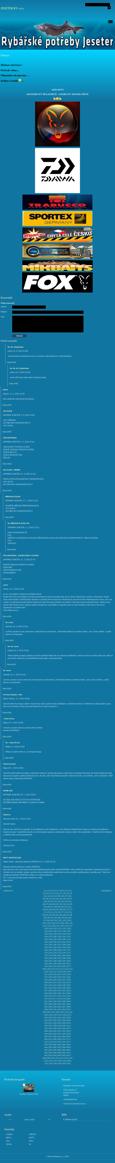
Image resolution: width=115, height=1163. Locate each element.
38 (45, 901)
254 (59, 988)
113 (53, 926)
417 (55, 1061)
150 (54, 942)
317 (68, 1015)
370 (63, 1039)
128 (63, 931)
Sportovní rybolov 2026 (28, 1094)
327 (59, 1020)
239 (45, 982)
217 (55, 972)
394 (63, 1050)
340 (63, 1026)
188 (63, 958)
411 (57, 1058)
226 (68, 974)
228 (50, 977)
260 (59, 991)
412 (61, 1058)
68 (61, 910)
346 (63, 1028)
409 (48, 1058)
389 (68, 1047)
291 (63, 1004)
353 (68, 1031)
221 (45, 974)
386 (54, 1047)
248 (59, 985)
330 (45, 1023)
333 (59, 1023)
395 (68, 1050)
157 (59, 945)
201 (68, 964)
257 (45, 991)
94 (63, 918)
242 (59, 982)
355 (50, 1034)
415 (46, 1061)
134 (63, 934)
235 (54, 980)
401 (68, 1053)
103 (69, 920)
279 (63, 999)
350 (54, 1031)
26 (63, 896)
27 (66, 896)
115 (62, 926)
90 (49, 918)
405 (59, 1055)
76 (59, 912)
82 (51, 915)
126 (54, 931)
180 (54, 955)
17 (61, 893)
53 (68, 904)
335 (68, 1023)
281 (45, 1001)
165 (68, 947)
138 (54, 937)
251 (45, 988)
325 (50, 1020)
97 (45, 920)
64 (47, 910)
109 (66, 923)
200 (63, 964)
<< (10, 1120)
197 (50, 964)
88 (71, 915)
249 (63, 985)
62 (70, 907)
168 (54, 950)
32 (54, 899)
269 (45, 996)
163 (59, 947)
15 (54, 893)
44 (66, 901)
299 (45, 1009)
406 (63, 1055)
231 (63, 977)
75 (56, 912)
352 (63, 1031)
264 (50, 993)
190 (45, 961)
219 (64, 972)
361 (50, 1036)
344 (54, 1028)
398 (54, 1053)
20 (71, 893)
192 (54, 961)
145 (59, 939)
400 (63, 1053)
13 (47, 893)
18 (64, 893)
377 (68, 1042)
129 (68, 931)
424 (59, 1063)
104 (44, 923)
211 (57, 969)
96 (70, 918)
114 (57, 926)
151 (59, 942)
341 (68, 1026)
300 (50, 1009)
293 (45, 1007)
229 (54, 977)
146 (63, 939)
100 (55, 920)
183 (68, 955)
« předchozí (8, 891)
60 (63, 907)
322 (63, 1018)
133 (59, 934)
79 (70, 912)
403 (50, 1055)
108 (62, 923)
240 (50, 982)
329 (68, 1020)
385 (50, 1047)
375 (59, 1042)
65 (51, 910)
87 (68, 915)
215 (46, 972)
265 (54, 993)
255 (63, 988)
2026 (32, 1120)
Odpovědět (11, 362)
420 (68, 1061)
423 (55, 1063)
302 (59, 1009)
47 (47, 904)
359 (68, 1034)
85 (61, 915)
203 (50, 966)
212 (61, 969)
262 (68, 991)
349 (50, 1031)
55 (45, 907)
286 (68, 1001)
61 (66, 907)
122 (64, 928)
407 (68, 1055)
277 (54, 999)
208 (44, 969)
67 (57, 910)
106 (53, 923)
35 (64, 899)
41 (56, 901)
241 (54, 982)
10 (66, 891)
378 (45, 1045)
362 (54, 1036)
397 (50, 1053)
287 (45, 1004)
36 (68, 899)
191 (50, 961)
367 (50, 1039)
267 (63, 993)
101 (60, 920)
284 (59, 1001)
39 (49, 901)
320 (54, 1018)
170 (63, 950)
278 (59, 999)
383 (68, 1045)
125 (50, 931)
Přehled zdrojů (71, 1119)
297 (63, 1007)
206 (63, 966)
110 (70, 923)
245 (45, 985)
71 (71, 910)
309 (62, 1012)
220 (68, 972)
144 (54, 939)
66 (54, 910)
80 (44, 915)
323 (68, 1018)
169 (59, 950)
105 (48, 923)
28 (70, 896)
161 (50, 947)
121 (59, 928)
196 (45, 964)
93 (59, 918)
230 (59, 977)
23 (52, 896)
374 (54, 1042)
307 (53, 1012)
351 (59, 1031)
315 (59, 1015)
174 (54, 953)
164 (63, 947)
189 (68, 958)
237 (63, 980)
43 (63, 901)
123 (68, 928)
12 (44, 893)
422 (50, 1063)
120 (55, 928)
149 (50, 942)
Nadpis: (4, 312)
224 (59, 974)
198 (54, 964)
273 (63, 996)
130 (45, 934)
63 (44, 910)
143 (50, 939)
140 (63, 937)
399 (59, 1053)
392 (54, 1050)
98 (48, 920)
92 (56, 918)
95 (66, 918)
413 (66, 1058)
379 (50, 1045)
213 (66, 969)
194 (63, 961)
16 (57, 893)
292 (68, 1004)
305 (44, 1012)
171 (68, 950)
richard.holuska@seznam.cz (74, 1104)
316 (64, 1015)
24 (56, 896)
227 (45, 977)
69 (64, 910)
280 (68, 999)
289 (54, 1004)
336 (45, 1026)
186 (54, 958)
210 (53, 969)
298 (68, 1007)
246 (50, 985)
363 (59, 1036)
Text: (2, 317)
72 (45, 912)
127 (59, 931)
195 (68, 961)
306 (48, 1012)
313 (50, 1015)
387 (59, 1047)
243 (63, 982)
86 (64, 915)
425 (64, 1063)
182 (63, 955)
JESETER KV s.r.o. (12, 8)
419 (64, 1061)
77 (63, 912)
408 (44, 1058)
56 (49, 907)
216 (50, 972)
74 (52, 912)
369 (59, 1039)
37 (71, 899)
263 (45, 993)
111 (45, 926)
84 (57, 915)
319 (50, 1018)
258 (50, 991)
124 (45, 931)
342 (45, 1028)
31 (51, 899)
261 (63, 991)
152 (63, 942)
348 (45, 1031)
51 (61, 904)
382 (63, 1045)
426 (68, 1063)
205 (59, 966)
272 (59, 996)
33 (57, 899)
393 (59, 1050)
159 (68, 945)
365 (68, 1036)
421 (46, 1063)
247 (54, 985)
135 (68, 934)
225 (63, 974)
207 (68, 966)
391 (50, 1050)
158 (63, 945)
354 (45, 1034)
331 (50, 1023)
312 (46, 1015)
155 (50, 945)
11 (70, 891)
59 (59, 907)
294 (50, 1007)
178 (45, 955)
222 (50, 974)
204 (54, 966)
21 (45, 896)
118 (46, 928)
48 (51, 904)
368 (54, 1039)
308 (57, 1012)
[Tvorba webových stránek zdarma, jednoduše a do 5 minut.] (63, 1156)
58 (56, 907)
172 (45, 953)
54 (71, 904)
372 (45, 1042)
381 (59, 1045)
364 (63, 1036)
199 (59, 964)
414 (70, 1058)
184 (45, 958)
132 (54, 934)
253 (54, 988)
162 (54, 947)
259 (54, 991)
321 (59, 1018)
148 (45, 942)
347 (68, 1028)
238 (68, 980)
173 (50, 953)
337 (50, 1026)
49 (54, 904)
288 (50, 1004)
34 (61, 899)
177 (68, 953)
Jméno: (4, 307)
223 (54, 974)
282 (50, 1001)
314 (55, 1015)
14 (51, 893)
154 (45, 945)
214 (70, 969)
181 (59, 955)
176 (63, 953)
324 (45, 1020)
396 (45, 1053)
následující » (107, 891)
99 (51, 920)
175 (59, 953)
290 (59, 1004)
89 (45, 918)
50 (57, 904)
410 (53, 1058)
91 (52, 918)
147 (68, 939)
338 (54, 1026)
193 (59, 961)
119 (50, 928)
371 (68, 1039)
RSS (67, 1156)
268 (68, 993)
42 (59, 901)
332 (54, 1023)
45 (70, 901)
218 (59, 972)
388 (63, 1047)
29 (44, 899)
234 (50, 980)
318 (45, 1018)
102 (64, 920)
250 (68, 985)
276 (50, 999)
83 (54, 915)
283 (54, 1001)
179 (50, 955)
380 (54, 1045)
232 (68, 977)
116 (66, 926)
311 (70, 1012)
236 (59, 980)
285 (63, 1001)
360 (45, 1036)
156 (54, 945)
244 (68, 982)
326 (54, 1020)
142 (45, 939)
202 (45, 966)
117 (70, 926)
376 (63, 1042)
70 (68, 910)
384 (45, 1047)
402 (45, 1055)
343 (50, 1028)
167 (50, 950)
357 (59, 1034)
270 (50, 996)
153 (68, 942)
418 (59, 1061)
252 (50, 988)
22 (49, 896)
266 (59, 993)
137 (50, 937)
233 (45, 980)
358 (63, 1034)
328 (63, 1020)
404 (54, 1055)
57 (52, 907)
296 (59, 1007)
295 (54, 1007)
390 (45, 1050)
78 (66, 912)
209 (48, 969)
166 (45, 950)
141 (68, 937)
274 (68, 996)
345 (59, 1028)
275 (45, 999)
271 (54, 996)
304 (68, 1009)
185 (50, 958)
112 (49, 926)
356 (54, 1034)
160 (45, 947)
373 (50, 1042)
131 (50, 934)
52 (64, 904)
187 (59, 958)
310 (66, 1012)
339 (59, 1026)
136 (45, 937)
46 (44, 904)
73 (49, 912)
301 (54, 1009)
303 (63, 1009)
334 (63, 1023)
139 (59, 937)
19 (68, 893)
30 (47, 899)
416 (50, 1061)
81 (47, 915)
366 (45, 1039)
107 (57, 923)
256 (68, 988)
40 (52, 901)
